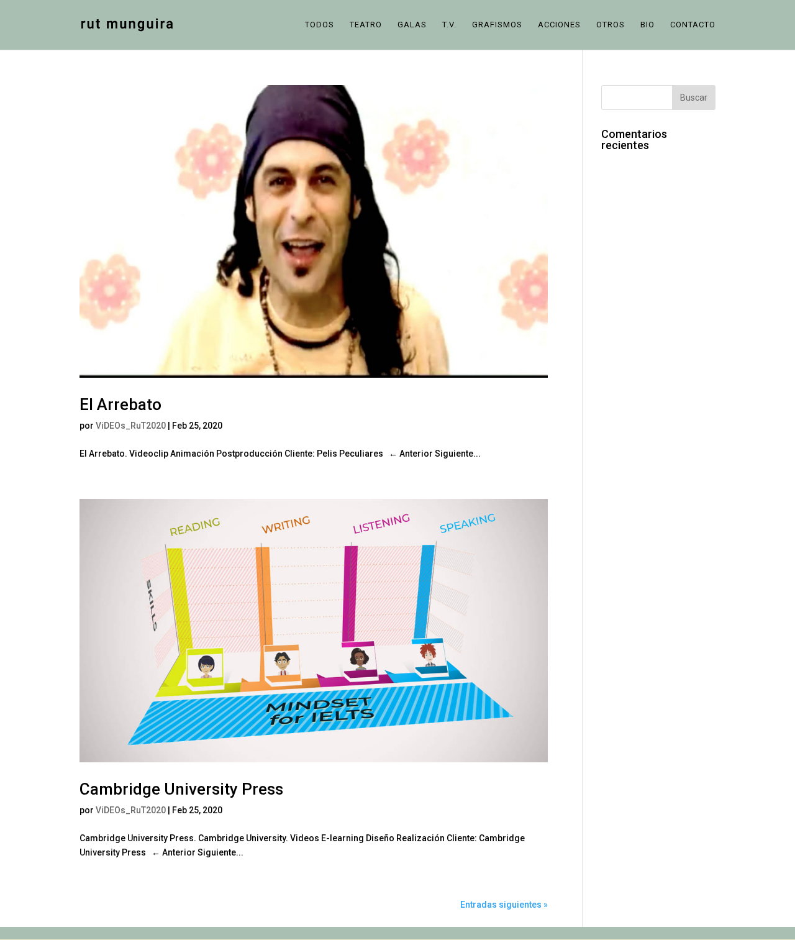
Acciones (559, 25)
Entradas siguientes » (504, 905)
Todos (319, 25)
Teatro (366, 25)
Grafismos (497, 25)
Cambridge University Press (181, 789)
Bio (647, 25)
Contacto (693, 25)
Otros (610, 25)
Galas (412, 25)
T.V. (449, 25)
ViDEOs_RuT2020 (131, 426)
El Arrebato (120, 404)
